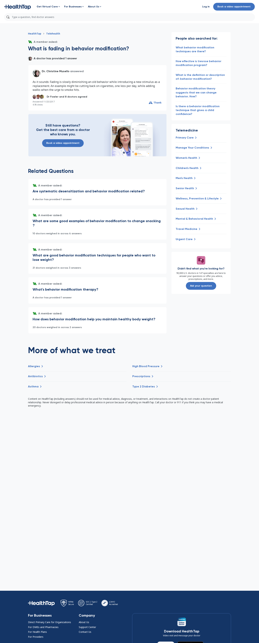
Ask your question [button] (201, 285)
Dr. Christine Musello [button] (55, 71)
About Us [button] (84, 622)
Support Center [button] (87, 627)
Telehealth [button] (53, 33)
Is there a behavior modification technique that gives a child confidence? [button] (198, 110)
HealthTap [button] (34, 33)
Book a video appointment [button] (234, 6)
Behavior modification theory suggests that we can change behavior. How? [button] (196, 92)
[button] (17, 6)
